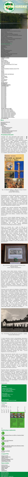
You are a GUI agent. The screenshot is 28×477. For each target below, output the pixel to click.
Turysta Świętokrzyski (5, 29)
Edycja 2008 (3, 106)
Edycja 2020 (3, 93)
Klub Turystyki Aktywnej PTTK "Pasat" (9, 64)
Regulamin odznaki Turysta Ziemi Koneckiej (10, 23)
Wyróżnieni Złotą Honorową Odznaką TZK (9, 25)
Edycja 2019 (3, 94)
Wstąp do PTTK (4, 455)
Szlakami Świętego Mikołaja (6, 33)
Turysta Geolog (4, 32)
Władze (2, 15)
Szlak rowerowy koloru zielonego (8, 115)
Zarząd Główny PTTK (6, 461)
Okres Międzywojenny (5, 51)
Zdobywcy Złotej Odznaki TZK (7, 24)
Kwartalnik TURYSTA (5, 460)
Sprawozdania (4, 16)
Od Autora (3, 49)
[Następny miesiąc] (4, 404)
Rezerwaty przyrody (5, 466)
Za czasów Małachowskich (6, 50)
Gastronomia (4, 470)
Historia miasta (4, 465)
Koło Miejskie (4, 80)
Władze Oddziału (4, 61)
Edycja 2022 (3, 91)
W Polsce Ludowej (4, 52)
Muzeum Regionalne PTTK (6, 54)
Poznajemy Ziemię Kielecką (6, 37)
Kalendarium (3, 14)
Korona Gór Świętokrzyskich (7, 41)
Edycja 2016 (3, 97)
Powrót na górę (4, 383)
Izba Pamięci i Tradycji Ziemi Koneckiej (9, 53)
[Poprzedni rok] (1, 404)
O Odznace (3, 21)
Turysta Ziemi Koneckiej (6, 20)
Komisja (2, 75)
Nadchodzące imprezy (5, 472)
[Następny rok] (3, 404)
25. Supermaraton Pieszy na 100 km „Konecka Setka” (12, 435)
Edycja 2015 (3, 98)
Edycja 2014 (3, 99)
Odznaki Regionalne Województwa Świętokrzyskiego (12, 26)
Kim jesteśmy (4, 60)
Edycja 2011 (3, 103)
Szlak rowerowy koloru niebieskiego (8, 114)
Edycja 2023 (3, 90)
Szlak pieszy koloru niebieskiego (8, 111)
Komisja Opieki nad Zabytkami (7, 74)
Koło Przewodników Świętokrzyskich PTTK (10, 68)
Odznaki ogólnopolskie (5, 42)
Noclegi (3, 469)
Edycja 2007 (3, 107)
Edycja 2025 (3, 88)
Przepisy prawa (4, 77)
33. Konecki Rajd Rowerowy (7, 440)
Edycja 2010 (3, 104)
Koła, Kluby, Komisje (5, 63)
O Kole (2, 69)
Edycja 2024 (3, 89)
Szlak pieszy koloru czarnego (7, 110)
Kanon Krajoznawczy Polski (7, 459)
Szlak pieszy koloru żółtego (7, 109)
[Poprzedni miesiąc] (2, 404)
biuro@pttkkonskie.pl (9, 391)
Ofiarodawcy (3, 46)
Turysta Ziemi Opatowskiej (6, 28)
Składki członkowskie (6, 456)
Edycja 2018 (3, 95)
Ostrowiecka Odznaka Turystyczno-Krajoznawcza (11, 38)
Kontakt (2, 67)
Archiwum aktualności (5, 473)
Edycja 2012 (3, 102)
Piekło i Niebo (4, 468)
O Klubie (3, 65)
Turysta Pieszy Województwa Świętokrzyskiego (11, 30)
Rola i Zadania (4, 76)
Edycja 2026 (3, 87)
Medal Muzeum (4, 47)
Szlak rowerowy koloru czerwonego (8, 112)
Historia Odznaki (4, 22)
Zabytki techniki (4, 467)
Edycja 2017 (3, 96)
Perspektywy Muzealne (5, 55)
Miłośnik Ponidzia (4, 40)
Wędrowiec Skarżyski (5, 27)
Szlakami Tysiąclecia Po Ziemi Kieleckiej (9, 34)
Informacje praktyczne (5, 45)
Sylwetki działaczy (4, 18)
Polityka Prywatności (4, 475)
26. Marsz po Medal (5, 450)
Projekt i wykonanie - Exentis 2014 (7, 476)
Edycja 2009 (3, 105)
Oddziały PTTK (4, 458)
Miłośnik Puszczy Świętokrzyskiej (8, 39)
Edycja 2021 (3, 92)
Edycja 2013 (3, 101)
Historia (2, 48)
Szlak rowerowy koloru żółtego (7, 116)
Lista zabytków (4, 79)
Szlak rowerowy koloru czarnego (8, 117)
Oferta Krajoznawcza (5, 62)
